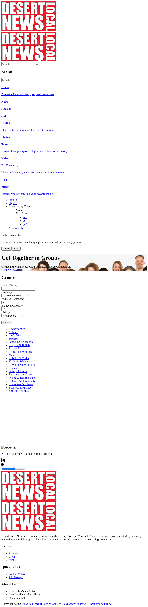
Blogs (12, 556)
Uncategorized (17, 328)
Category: (7, 292)
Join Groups (16, 577)
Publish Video (17, 574)
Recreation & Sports (20, 351)
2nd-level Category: (12, 298)
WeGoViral (15, 335)
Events (12, 559)
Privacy (26, 603)
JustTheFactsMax (19, 390)
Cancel (6, 248)
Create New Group (12, 269)
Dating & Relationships (22, 377)
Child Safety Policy (72, 603)
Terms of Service (41, 603)
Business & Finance (20, 387)
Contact (56, 603)
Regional (14, 348)
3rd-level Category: (12, 305)
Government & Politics (22, 364)
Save (16, 248)
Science (13, 338)
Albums (13, 553)
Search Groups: (10, 285)
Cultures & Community (22, 381)
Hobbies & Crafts (19, 358)
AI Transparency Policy (97, 603)
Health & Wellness (19, 361)
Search (6, 322)
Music (12, 354)
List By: (6, 312)
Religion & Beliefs (19, 345)
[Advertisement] (74, 420)
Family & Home (18, 371)
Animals (13, 332)
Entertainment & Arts (21, 374)
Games (13, 368)
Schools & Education (21, 341)
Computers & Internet (21, 384)
